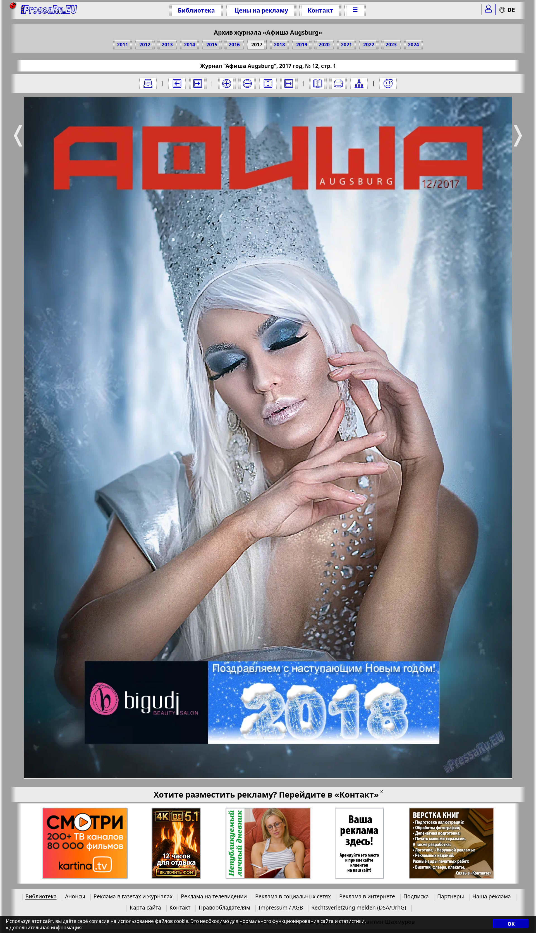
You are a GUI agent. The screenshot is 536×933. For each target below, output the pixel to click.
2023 (391, 44)
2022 (368, 44)
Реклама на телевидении (214, 896)
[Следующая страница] (198, 83)
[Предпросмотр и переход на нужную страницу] (318, 83)
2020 (324, 44)
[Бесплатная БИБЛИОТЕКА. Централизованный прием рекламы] (49, 10)
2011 (122, 44)
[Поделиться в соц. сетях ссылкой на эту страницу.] (359, 83)
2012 (144, 44)
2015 (211, 44)
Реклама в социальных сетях (293, 896)
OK (511, 924)
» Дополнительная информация (44, 928)
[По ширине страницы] (289, 83)
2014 (189, 44)
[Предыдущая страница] (177, 83)
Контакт (320, 10)
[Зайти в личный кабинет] (489, 9)
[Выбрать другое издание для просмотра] (148, 83)
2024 (413, 44)
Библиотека (196, 10)
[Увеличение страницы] (227, 83)
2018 (279, 44)
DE (511, 10)
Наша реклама (491, 896)
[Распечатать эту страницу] (338, 83)
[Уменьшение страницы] (247, 83)
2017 (256, 44)
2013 (167, 44)
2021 (346, 44)
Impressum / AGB (281, 907)
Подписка (416, 896)
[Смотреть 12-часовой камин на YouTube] (176, 843)
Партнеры (450, 896)
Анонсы (75, 896)
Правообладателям (224, 907)
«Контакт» (356, 794)
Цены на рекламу (261, 10)
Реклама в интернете (367, 896)
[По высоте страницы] (268, 83)
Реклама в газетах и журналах (133, 896)
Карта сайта (145, 907)
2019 (301, 44)
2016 (234, 44)
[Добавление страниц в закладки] (388, 83)
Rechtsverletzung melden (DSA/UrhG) (358, 907)
